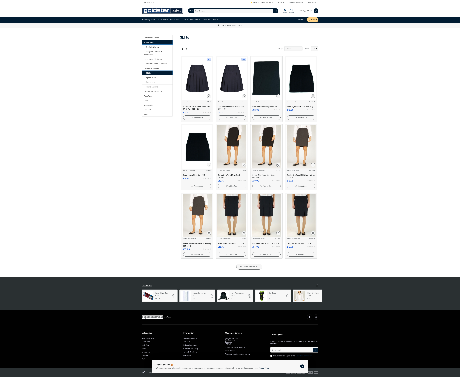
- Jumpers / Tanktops (153, 59)
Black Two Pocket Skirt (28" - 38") (265, 243)
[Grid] (182, 48)
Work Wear (148, 96)
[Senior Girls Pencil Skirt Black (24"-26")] (232, 146)
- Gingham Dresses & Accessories (153, 53)
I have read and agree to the (292, 356)
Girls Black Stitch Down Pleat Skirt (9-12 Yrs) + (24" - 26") (196, 108)
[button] (197, 117)
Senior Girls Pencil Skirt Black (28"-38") (263, 176)
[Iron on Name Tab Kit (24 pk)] (148, 296)
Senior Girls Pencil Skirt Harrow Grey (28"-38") (197, 244)
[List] (186, 48)
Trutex (146, 100)
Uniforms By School (151, 37)
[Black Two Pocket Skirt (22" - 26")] (232, 215)
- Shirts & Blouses (151, 68)
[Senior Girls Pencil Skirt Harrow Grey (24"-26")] (301, 146)
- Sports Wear (150, 77)
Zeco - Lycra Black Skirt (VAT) (194, 175)
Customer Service (233, 333)
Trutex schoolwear (224, 170)
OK (302, 366)
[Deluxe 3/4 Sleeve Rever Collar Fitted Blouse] (299, 296)
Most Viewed (147, 285)
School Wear (231, 25)
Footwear (147, 109)
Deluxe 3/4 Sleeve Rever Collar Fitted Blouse (313, 293)
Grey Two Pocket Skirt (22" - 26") (300, 243)
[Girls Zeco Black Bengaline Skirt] (266, 78)
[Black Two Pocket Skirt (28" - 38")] (266, 215)
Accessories (148, 105)
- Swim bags (149, 82)
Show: (307, 48)
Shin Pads (272, 293)
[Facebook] (309, 317)
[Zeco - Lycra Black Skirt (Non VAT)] (301, 78)
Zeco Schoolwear (189, 102)
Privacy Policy (264, 368)
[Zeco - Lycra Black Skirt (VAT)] (197, 147)
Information (188, 333)
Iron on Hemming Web (200, 293)
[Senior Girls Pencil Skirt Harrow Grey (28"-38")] (197, 215)
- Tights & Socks (151, 86)
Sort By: (280, 48)
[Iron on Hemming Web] (186, 296)
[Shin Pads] (261, 296)
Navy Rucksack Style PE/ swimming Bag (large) (237, 293)
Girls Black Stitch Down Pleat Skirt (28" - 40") (231, 108)
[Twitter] (315, 317)
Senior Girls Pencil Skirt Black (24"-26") (229, 176)
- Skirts (147, 73)
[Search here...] (275, 11)
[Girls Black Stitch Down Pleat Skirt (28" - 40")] (232, 78)
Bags (146, 114)
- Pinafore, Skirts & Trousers (155, 63)
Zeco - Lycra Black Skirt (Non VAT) (300, 107)
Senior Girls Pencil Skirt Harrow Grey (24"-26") (301, 176)
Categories (147, 333)
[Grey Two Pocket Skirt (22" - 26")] (301, 215)
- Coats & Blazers (151, 47)
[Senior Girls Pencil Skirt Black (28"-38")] (266, 146)
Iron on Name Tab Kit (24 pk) (162, 293)
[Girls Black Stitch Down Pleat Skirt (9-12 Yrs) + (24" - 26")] (197, 78)
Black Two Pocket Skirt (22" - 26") (231, 243)
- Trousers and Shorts (153, 91)
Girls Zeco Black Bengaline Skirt (264, 107)
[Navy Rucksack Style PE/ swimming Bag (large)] (223, 296)
